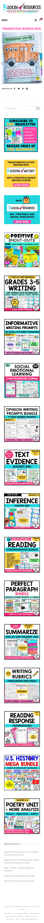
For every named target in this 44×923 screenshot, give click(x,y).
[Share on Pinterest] (27, 89)
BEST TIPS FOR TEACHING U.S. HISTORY (19, 881)
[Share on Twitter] (19, 89)
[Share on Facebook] (14, 89)
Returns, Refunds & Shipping (14, 916)
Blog (17, 919)
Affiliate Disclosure (31, 916)
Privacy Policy (34, 913)
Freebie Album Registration (29, 919)
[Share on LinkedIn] (23, 89)
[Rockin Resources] (22, 8)
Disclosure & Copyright (21, 913)
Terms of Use (8, 913)
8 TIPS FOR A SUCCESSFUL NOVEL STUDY (19, 876)
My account (10, 919)
